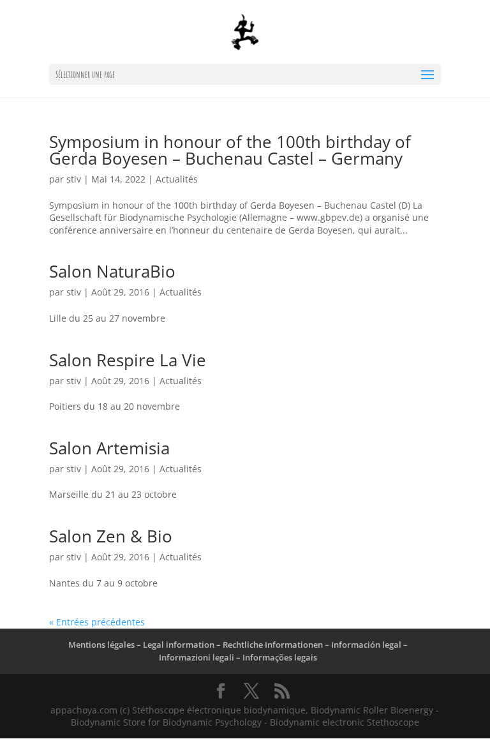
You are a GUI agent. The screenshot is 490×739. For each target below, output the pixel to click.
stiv (73, 179)
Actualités (177, 179)
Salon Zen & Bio (110, 536)
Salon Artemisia (109, 448)
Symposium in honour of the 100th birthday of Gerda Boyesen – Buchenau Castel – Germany (230, 150)
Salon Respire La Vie (127, 359)
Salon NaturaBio (112, 271)
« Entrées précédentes (97, 622)
